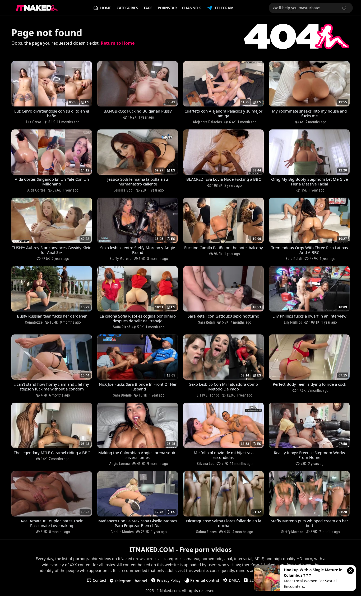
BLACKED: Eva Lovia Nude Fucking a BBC (223, 179)
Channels (191, 7)
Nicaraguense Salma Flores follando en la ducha (223, 523)
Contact (99, 580)
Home (105, 7)
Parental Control (204, 580)
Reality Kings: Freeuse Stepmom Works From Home (309, 455)
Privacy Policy (169, 580)
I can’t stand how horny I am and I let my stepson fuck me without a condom (51, 386)
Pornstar (167, 7)
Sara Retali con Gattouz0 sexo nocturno (223, 316)
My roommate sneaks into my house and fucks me (309, 113)
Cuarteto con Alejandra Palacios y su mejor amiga (223, 113)
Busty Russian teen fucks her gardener (52, 316)
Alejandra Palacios (207, 122)
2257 (253, 580)
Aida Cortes (36, 190)
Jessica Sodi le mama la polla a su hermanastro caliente (137, 181)
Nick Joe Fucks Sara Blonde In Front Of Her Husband (138, 386)
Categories (127, 7)
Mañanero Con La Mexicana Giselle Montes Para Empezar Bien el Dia (137, 523)
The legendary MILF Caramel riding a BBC (52, 452)
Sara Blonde (122, 395)
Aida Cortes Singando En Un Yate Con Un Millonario (52, 181)
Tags (148, 7)
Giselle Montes (122, 532)
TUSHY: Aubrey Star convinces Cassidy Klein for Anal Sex (51, 250)
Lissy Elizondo (208, 395)
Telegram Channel (131, 580)
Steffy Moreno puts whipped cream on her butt (309, 523)
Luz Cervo (33, 122)
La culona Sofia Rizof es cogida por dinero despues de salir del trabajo (138, 318)
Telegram (224, 7)
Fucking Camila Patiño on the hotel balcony (223, 247)
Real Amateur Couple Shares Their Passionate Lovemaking (52, 523)
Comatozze (34, 322)
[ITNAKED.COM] (37, 8)
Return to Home (118, 43)
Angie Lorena (119, 464)
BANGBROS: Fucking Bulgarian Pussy (138, 111)
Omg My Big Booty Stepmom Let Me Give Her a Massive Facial (309, 181)
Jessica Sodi (123, 190)
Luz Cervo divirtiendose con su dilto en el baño (51, 113)
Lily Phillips (293, 322)
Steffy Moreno (120, 259)
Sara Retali (293, 259)
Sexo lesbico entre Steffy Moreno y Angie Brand (137, 250)
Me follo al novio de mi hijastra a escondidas (223, 455)
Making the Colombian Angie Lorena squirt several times (137, 455)
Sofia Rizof (121, 327)
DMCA (234, 580)
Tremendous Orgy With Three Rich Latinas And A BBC (309, 250)
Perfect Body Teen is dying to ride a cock (309, 384)
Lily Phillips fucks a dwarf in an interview (309, 316)
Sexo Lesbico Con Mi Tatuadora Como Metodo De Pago (223, 386)
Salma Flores (206, 532)
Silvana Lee (205, 464)
